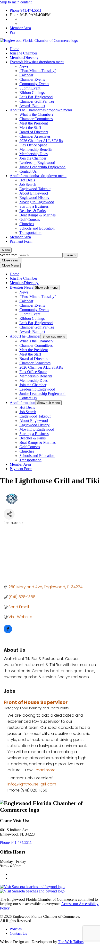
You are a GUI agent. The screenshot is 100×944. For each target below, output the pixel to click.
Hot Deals (27, 180)
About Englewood (33, 193)
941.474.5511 (26, 10)
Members (24, 57)
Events (37, 62)
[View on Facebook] (8, 632)
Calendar (26, 75)
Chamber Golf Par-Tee (36, 101)
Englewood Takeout (34, 189)
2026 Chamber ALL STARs (41, 141)
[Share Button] (9, 514)
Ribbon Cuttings (32, 92)
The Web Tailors (70, 942)
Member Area (20, 28)
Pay (13, 32)
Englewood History (34, 198)
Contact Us (28, 171)
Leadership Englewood (37, 162)
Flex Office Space (33, 145)
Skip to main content (16, 2)
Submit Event (29, 88)
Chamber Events (32, 79)
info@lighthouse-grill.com (32, 784)
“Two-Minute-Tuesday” (37, 71)
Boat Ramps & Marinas (37, 215)
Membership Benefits (35, 149)
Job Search (27, 184)
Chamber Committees (36, 119)
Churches (26, 224)
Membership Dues (33, 154)
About (41, 110)
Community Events (34, 84)
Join (23, 53)
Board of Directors (33, 132)
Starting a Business (34, 206)
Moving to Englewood (36, 202)
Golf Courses (29, 219)
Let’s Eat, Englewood (36, 97)
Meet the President (33, 123)
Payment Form (21, 241)
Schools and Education (37, 228)
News (23, 66)
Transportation (30, 233)
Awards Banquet (32, 106)
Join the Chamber (32, 158)
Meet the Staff (30, 127)
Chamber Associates (34, 136)
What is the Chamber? (36, 114)
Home (14, 49)
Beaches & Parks (32, 211)
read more (46, 770)
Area (38, 176)
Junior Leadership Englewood (42, 167)
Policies (16, 929)
